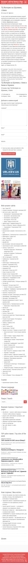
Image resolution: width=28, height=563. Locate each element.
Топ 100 (4, 427)
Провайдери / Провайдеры (10, 296)
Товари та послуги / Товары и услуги (12, 330)
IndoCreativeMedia (21, 561)
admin (12, 13)
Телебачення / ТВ (7, 328)
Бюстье (5, 29)
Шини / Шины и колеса (10, 221)
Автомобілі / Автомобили (10, 216)
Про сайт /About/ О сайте (9, 425)
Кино (4, 261)
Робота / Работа (7, 313)
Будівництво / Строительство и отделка (13, 234)
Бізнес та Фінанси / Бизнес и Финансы (13, 225)
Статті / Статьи (6, 326)
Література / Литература (9, 266)
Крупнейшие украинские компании (12, 419)
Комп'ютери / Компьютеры (10, 262)
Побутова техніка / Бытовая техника (13, 356)
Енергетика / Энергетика (10, 306)
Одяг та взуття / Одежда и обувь (12, 350)
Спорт (4, 324)
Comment (4, 108)
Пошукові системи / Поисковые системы (13, 294)
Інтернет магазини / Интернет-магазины (13, 210)
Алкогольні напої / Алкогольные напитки (15, 332)
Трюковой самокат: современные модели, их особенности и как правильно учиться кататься (14, 502)
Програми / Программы (9, 298)
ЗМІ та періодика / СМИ (9, 257)
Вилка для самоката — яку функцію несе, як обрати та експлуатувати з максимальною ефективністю (14, 519)
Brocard (8, 27)
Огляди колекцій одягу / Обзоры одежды (14, 281)
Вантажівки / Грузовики (10, 217)
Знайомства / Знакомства (9, 259)
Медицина (5, 268)
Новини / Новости (7, 279)
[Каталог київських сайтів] (11, 167)
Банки (4, 229)
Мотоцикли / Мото (9, 219)
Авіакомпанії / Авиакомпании (11, 214)
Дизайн (4, 242)
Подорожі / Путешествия (9, 285)
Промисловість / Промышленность (12, 304)
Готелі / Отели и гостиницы (11, 287)
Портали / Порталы (8, 292)
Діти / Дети (5, 240)
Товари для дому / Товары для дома (13, 367)
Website (3, 141)
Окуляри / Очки (8, 352)
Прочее (4, 307)
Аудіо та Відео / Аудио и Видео (12, 335)
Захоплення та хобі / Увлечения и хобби (13, 246)
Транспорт (5, 371)
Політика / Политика (8, 291)
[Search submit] (25, 401)
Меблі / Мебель (8, 345)
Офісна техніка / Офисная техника (13, 354)
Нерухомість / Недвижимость (10, 277)
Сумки (5, 362)
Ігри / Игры (5, 208)
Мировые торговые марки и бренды (12, 421)
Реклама (5, 311)
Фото (4, 373)
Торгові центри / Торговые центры (12, 369)
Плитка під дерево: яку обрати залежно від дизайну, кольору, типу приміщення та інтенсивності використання (14, 497)
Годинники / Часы (8, 337)
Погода (4, 283)
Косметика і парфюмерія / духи (12, 343)
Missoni (16, 44)
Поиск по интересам (8, 423)
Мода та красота (7, 272)
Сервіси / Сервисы (7, 322)
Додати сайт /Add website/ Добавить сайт (14, 416)
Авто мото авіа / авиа (8, 212)
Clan (16, 27)
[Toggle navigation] (25, 2)
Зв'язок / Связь (7, 247)
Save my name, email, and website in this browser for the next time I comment (13, 149)
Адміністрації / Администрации (11, 223)
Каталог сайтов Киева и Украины (13, 1)
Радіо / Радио (6, 309)
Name (3, 128)
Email (3, 134)
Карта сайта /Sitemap (8, 417)
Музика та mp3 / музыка (9, 274)
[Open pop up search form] (25, 560)
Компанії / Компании (8, 264)
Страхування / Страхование (11, 227)
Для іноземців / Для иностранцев (11, 244)
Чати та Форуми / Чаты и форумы (11, 375)
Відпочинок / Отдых (8, 236)
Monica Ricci (23, 27)
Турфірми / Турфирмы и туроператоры (14, 289)
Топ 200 (5, 429)
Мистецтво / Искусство (9, 270)
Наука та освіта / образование (11, 276)
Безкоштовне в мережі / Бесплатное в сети (14, 231)
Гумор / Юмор (6, 238)
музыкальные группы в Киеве (10, 382)
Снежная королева (13, 29)
